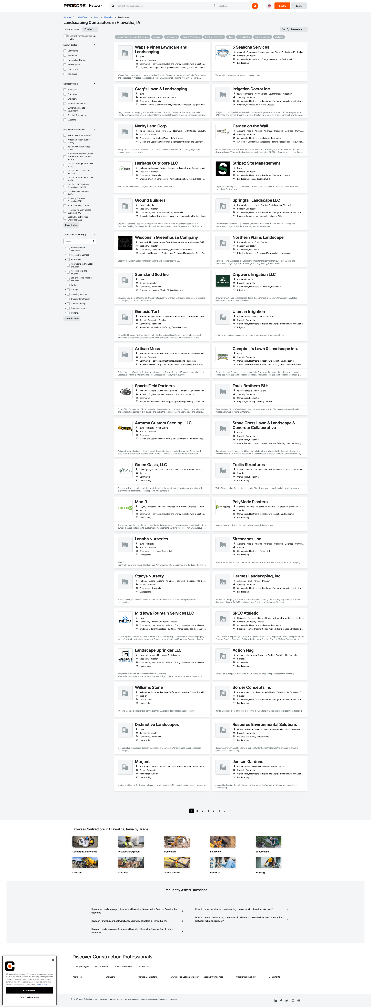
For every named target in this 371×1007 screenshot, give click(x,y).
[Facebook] (281, 1000)
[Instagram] (292, 1000)
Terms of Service (132, 999)
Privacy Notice (116, 999)
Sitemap (173, 999)
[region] (29, 981)
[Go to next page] (230, 811)
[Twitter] (286, 1000)
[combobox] (234, 6)
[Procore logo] (75, 6)
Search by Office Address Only (81, 37)
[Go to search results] (93, 241)
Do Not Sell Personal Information (154, 999)
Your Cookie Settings (29, 997)
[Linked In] (275, 1000)
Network (95, 5)
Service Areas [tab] (145, 966)
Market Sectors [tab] (102, 966)
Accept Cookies (29, 990)
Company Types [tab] (82, 966)
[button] (65, 50)
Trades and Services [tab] (124, 966)
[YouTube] (298, 1000)
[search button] (255, 6)
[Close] (53, 960)
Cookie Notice (41, 984)
